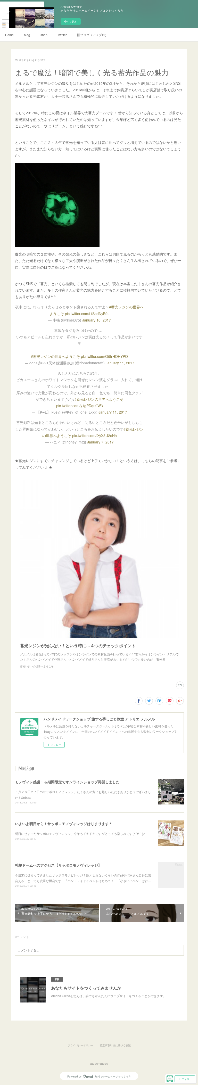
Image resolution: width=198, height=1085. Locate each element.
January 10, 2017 (96, 320)
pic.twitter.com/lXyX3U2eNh (94, 435)
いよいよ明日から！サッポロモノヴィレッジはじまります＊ (63, 823)
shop (43, 34)
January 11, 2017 (120, 362)
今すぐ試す (70, 21)
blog (27, 34)
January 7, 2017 (100, 442)
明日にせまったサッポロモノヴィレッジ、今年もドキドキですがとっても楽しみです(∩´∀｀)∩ (80, 833)
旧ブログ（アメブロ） (92, 34)
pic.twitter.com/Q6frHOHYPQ (104, 356)
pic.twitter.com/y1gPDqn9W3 (79, 405)
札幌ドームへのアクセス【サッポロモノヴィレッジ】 (58, 865)
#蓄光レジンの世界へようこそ (55, 356)
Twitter (62, 34)
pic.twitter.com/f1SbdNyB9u (87, 313)
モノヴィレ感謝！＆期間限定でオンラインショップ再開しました (67, 781)
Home (9, 34)
